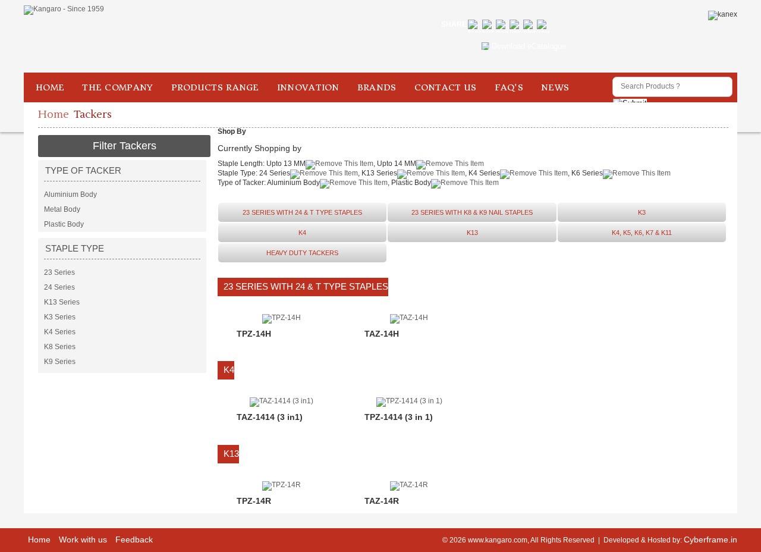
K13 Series (62, 302)
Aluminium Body (70, 194)
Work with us (83, 539)
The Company (117, 87)
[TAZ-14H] (409, 317)
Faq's (509, 87)
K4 (302, 232)
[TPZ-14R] (281, 485)
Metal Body (62, 209)
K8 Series (60, 347)
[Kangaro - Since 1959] (64, 10)
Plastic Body (64, 224)
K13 (472, 232)
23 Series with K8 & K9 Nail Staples (472, 212)
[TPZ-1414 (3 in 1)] (409, 401)
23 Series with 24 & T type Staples (302, 212)
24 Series (59, 287)
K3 (642, 212)
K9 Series (60, 361)
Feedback (134, 539)
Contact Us (445, 87)
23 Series (59, 272)
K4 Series (60, 332)
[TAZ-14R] (409, 485)
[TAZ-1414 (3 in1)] (281, 401)
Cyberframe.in (710, 539)
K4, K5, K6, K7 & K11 (642, 232)
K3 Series (60, 317)
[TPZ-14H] (281, 317)
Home (50, 87)
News (555, 87)
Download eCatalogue (529, 46)
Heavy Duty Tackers (302, 252)
